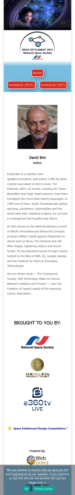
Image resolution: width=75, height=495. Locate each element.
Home (37, 73)
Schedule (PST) (21, 85)
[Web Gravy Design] (37, 461)
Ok (26, 488)
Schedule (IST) (53, 85)
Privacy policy (43, 488)
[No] (70, 480)
